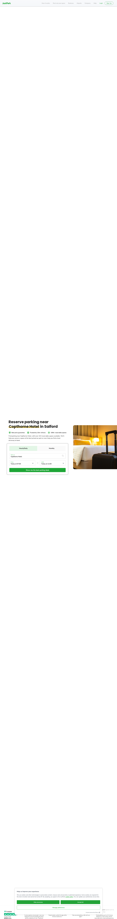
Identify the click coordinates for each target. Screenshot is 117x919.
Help (95, 3)
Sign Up (109, 3)
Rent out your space (59, 3)
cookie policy (69, 897)
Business (71, 3)
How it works (46, 3)
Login (101, 3)
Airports (79, 3)
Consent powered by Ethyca (92, 912)
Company (87, 3)
